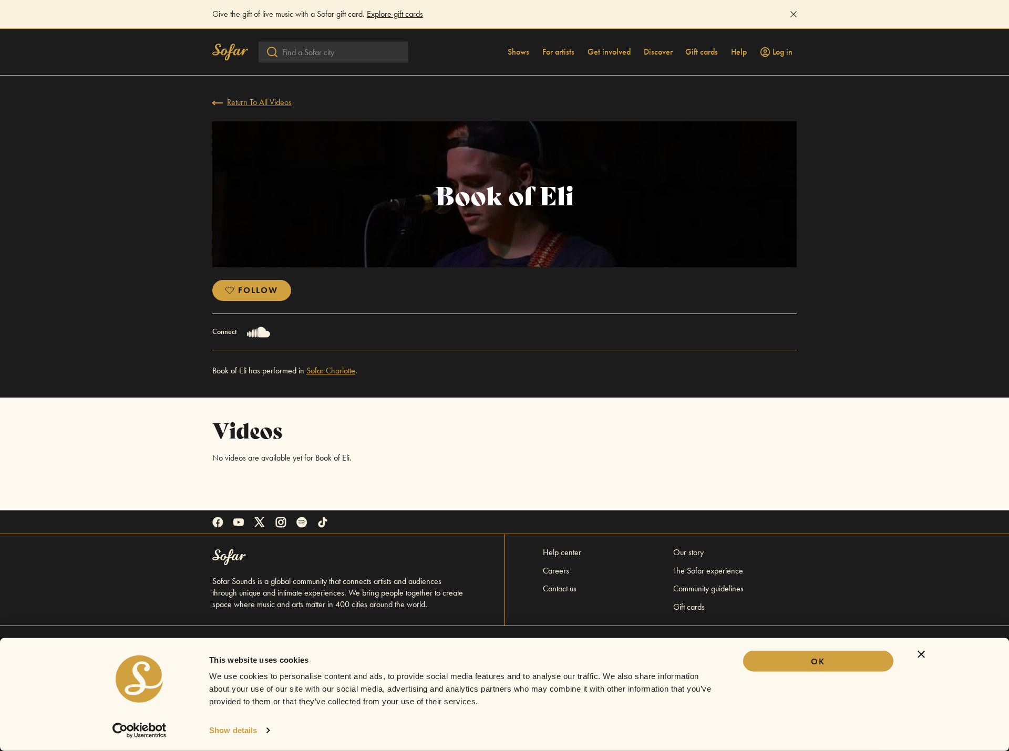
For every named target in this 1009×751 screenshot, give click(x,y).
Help (739, 52)
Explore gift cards (395, 13)
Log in (782, 52)
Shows (518, 52)
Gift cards (701, 52)
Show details (233, 730)
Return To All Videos (259, 102)
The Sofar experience (708, 570)
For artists (558, 52)
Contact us (559, 588)
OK (818, 661)
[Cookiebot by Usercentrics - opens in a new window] (140, 730)
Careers (556, 570)
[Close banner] (921, 654)
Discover (658, 52)
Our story (688, 552)
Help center (562, 552)
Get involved (609, 52)
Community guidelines (708, 588)
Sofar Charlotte (330, 370)
